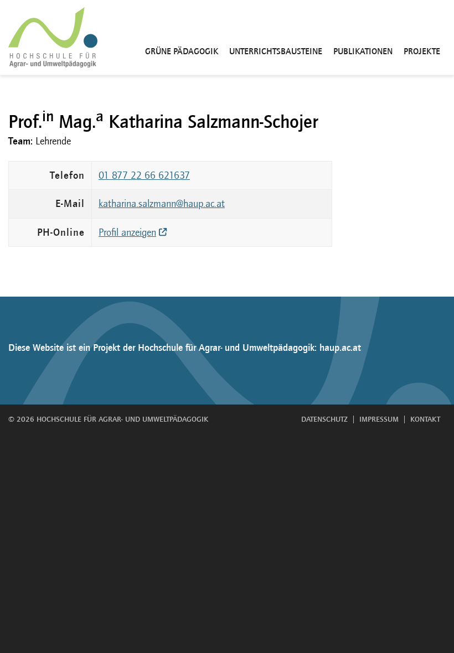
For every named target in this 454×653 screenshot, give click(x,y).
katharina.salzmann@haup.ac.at (162, 204)
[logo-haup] (52, 37)
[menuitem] (182, 37)
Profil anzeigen (127, 232)
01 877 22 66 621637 (144, 175)
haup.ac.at (340, 347)
